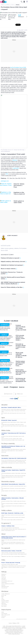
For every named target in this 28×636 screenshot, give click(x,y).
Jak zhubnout (4, 433)
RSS (18, 623)
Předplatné (14, 387)
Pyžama (2, 599)
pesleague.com (5, 181)
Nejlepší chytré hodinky (6, 470)
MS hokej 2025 (4, 420)
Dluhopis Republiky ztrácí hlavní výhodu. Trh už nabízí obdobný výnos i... (13, 491)
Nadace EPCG (22, 484)
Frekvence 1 (3, 616)
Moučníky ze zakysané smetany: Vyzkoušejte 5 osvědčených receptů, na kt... (13, 504)
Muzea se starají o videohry (8, 268)
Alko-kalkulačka (4, 458)
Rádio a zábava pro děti (5, 614)
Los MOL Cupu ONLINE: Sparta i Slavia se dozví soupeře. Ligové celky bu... (13, 426)
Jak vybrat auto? (4, 587)
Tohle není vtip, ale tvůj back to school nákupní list (10, 527)
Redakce (14, 623)
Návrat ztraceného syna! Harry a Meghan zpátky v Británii (11, 438)
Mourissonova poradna (6, 550)
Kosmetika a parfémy (5, 600)
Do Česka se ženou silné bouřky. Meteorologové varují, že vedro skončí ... (12, 437)
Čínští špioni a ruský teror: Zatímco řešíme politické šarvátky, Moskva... (14, 409)
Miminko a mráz (19, 446)
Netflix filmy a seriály (19, 513)
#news (13, 525)
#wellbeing (9, 525)
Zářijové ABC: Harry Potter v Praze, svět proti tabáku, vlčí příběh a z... (13, 556)
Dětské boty (3, 603)
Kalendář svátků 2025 (12, 407)
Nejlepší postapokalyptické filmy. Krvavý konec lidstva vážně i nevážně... (12, 477)
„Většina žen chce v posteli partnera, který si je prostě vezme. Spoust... (13, 565)
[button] (27, 1)
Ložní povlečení (4, 604)
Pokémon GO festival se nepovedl (10, 258)
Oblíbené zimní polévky (6, 498)
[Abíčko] (3, 2)
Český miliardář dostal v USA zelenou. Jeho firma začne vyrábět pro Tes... (13, 489)
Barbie (2, 596)
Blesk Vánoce (4, 407)
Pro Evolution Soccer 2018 (19, 67)
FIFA (7, 174)
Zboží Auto (3, 585)
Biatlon (9, 420)
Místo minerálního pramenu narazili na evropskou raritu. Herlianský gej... (13, 518)
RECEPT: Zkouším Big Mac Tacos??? (8, 530)
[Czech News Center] (16, 398)
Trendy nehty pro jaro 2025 (13, 433)
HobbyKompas (4, 582)
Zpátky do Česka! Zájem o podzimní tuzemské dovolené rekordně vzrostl (12, 515)
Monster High (3, 595)
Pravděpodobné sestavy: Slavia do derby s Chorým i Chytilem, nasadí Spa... (13, 423)
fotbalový (15, 160)
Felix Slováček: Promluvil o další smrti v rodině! (9, 564)
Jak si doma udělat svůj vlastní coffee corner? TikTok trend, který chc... (13, 529)
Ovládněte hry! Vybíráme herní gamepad (12, 265)
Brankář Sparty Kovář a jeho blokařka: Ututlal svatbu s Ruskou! (12, 424)
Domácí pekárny (15, 498)
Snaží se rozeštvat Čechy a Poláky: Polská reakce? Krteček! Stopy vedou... (13, 411)
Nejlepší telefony (15, 470)
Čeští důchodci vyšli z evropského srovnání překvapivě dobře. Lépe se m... (13, 487)
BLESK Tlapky (4, 513)
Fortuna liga (17, 562)
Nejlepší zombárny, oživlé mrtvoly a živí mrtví (13, 261)
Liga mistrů (14, 420)
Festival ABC (19, 550)
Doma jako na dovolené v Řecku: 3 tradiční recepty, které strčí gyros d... (13, 502)
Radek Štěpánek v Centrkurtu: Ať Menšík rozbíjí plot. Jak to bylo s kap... (12, 568)
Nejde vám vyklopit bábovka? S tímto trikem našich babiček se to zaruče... (12, 506)
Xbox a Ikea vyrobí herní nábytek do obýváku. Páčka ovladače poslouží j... (14, 555)
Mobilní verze (20, 393)
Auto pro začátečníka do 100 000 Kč (7, 583)
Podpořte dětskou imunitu (6, 536)
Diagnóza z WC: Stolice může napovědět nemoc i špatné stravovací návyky (13, 540)
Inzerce (21, 387)
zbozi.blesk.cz (3, 579)
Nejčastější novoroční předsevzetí (8, 446)
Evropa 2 (3, 617)
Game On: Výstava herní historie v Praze (19, 185)
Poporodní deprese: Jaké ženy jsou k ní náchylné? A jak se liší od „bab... (12, 544)
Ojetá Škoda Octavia (5, 586)
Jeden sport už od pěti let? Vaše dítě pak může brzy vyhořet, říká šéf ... (13, 449)
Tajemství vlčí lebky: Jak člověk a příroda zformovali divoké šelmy (13, 552)
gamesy (11, 248)
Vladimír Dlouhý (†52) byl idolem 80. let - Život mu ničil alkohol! (12, 450)
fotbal (2, 248)
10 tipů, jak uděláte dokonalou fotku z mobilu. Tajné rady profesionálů (13, 475)
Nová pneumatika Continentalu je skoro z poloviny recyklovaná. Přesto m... (13, 463)
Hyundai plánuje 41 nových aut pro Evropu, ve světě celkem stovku (13, 461)
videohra (16, 248)
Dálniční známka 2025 (21, 458)
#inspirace (3, 525)
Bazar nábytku (4, 606)
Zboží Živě (3, 575)
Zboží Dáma (3, 578)
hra (11, 67)
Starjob (2, 612)
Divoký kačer (11, 513)
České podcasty (4, 613)
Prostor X (3, 562)
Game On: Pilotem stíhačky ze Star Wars (12, 287)
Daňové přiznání (4, 484)
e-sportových (16, 168)
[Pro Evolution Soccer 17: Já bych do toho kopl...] (14, 147)
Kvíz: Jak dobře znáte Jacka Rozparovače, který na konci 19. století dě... (13, 414)
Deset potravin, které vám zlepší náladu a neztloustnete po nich (12, 542)
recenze (6, 248)
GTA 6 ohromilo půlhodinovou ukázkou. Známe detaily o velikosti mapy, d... (13, 474)
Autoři (6, 387)
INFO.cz (19, 407)
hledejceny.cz (3, 574)
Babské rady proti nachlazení (19, 536)
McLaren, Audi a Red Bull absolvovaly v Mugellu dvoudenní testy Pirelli (13, 460)
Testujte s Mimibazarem (5, 593)
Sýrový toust (3, 452)
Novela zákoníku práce (13, 484)
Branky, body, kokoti (10, 562)
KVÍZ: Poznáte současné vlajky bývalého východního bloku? (12, 519)
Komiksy (14, 550)
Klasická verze (9, 393)
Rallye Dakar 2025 (13, 458)
